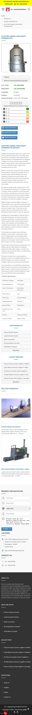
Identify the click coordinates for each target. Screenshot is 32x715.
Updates (6, 687)
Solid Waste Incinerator (10, 346)
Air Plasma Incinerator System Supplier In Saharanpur (17, 371)
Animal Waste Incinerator (10, 427)
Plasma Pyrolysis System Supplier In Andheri (16, 363)
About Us (6, 682)
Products (7, 18)
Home (3, 16)
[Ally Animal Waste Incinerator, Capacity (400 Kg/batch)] (16, 450)
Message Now (10, 132)
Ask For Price (10, 128)
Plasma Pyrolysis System (11, 332)
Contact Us (7, 697)
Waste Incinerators (9, 339)
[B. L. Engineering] (16, 9)
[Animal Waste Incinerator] (16, 408)
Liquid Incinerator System (11, 336)
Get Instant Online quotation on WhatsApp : (16, 3)
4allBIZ (25, 709)
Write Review (10, 137)
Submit (6, 529)
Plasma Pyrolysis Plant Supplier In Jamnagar (16, 378)
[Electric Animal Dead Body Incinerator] (16, 57)
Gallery (6, 692)
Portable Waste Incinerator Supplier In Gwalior (17, 374)
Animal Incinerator (10, 21)
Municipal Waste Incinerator (12, 343)
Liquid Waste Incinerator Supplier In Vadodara (17, 367)
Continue (20, 433)
